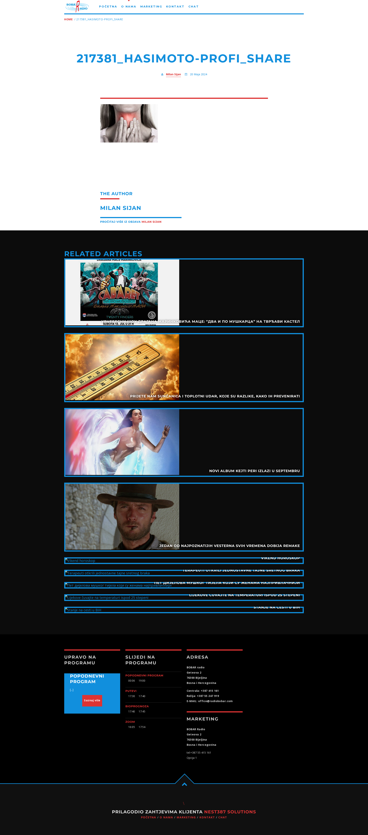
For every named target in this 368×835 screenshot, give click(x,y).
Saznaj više (92, 700)
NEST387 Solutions (230, 812)
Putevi (130, 691)
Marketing (186, 817)
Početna (148, 817)
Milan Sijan (173, 74)
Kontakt (207, 817)
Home (68, 19)
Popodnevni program (144, 675)
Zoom (130, 722)
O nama (166, 817)
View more (184, 292)
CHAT (222, 817)
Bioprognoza (137, 706)
